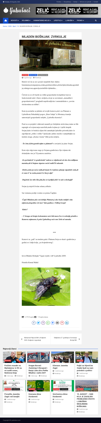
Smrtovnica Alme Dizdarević (60, 395)
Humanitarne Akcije (41, 20)
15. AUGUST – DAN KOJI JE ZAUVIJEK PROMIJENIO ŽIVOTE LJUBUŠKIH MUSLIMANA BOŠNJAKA (86, 400)
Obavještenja (67, 2)
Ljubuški (68, 20)
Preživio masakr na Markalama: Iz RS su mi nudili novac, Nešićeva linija (13, 369)
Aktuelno (25, 75)
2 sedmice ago (35, 399)
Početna (59, 2)
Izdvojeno (87, 389)
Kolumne (25, 20)
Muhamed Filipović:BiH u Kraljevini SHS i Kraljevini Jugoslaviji (35, 339)
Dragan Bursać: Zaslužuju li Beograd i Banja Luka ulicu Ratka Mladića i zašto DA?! (38, 369)
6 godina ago (28, 77)
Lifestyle (57, 20)
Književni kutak (43, 75)
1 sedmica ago (59, 371)
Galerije (75, 2)
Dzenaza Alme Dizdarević (35, 395)
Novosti (14, 20)
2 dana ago (9, 376)
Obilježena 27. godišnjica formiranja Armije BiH (65, 339)
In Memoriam (64, 360)
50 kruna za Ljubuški (85, 2)
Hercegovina (33, 75)
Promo (79, 20)
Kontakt (96, 2)
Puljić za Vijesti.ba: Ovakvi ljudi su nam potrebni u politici (85, 368)
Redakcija (38, 77)
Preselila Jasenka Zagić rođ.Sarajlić (12, 395)
